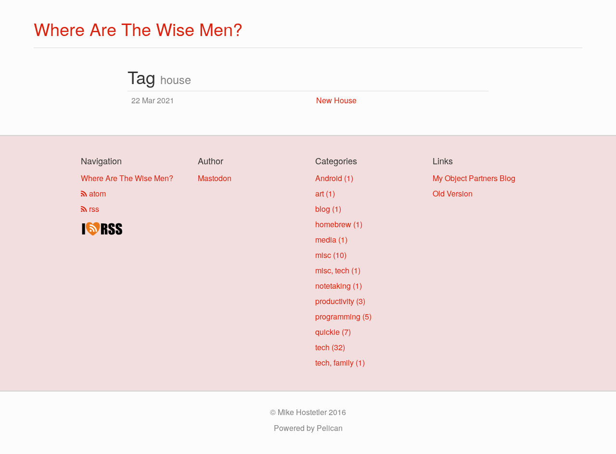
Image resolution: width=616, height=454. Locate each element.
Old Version (453, 193)
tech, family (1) (340, 362)
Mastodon (214, 178)
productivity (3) (340, 301)
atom (96, 193)
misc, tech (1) (337, 270)
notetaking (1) (338, 285)
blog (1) (328, 208)
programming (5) (343, 316)
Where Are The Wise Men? (138, 28)
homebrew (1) (338, 224)
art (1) (325, 193)
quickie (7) (333, 331)
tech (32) (330, 347)
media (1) (331, 239)
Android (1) (334, 178)
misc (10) (330, 254)
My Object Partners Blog (474, 178)
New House (336, 100)
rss (93, 208)
